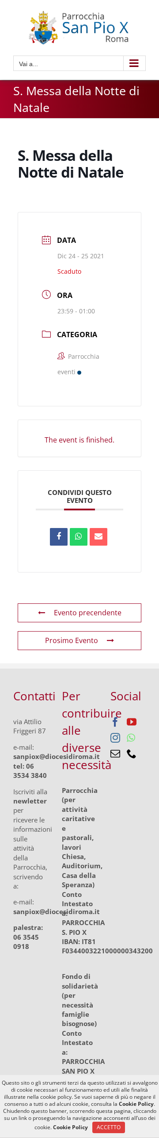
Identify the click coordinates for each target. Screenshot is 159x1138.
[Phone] (131, 754)
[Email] (98, 537)
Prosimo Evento (71, 640)
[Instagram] (115, 738)
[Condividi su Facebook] (59, 537)
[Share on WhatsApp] (78, 537)
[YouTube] (131, 722)
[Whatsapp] (131, 738)
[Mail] (115, 754)
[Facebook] (115, 722)
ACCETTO (109, 1127)
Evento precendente (87, 612)
